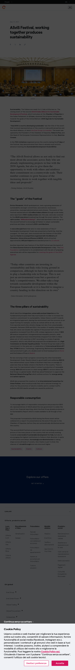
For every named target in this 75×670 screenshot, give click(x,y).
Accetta (60, 663)
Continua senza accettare (18, 621)
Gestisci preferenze (36, 663)
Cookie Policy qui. (50, 651)
